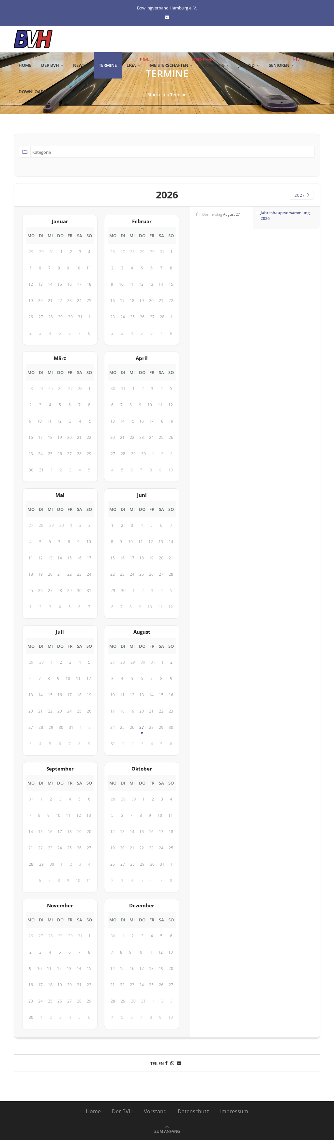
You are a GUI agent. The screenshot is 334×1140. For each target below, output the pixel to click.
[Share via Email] (179, 1063)
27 (141, 727)
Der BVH (50, 65)
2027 (300, 195)
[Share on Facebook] (166, 1063)
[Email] (167, 17)
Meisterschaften (173, 62)
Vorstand (155, 1111)
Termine (108, 65)
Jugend (246, 65)
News (79, 65)
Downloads (32, 91)
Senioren (283, 62)
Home (25, 65)
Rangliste (213, 65)
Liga (136, 62)
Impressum (234, 1111)
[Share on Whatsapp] (172, 1063)
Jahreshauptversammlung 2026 (285, 215)
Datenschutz (193, 1111)
